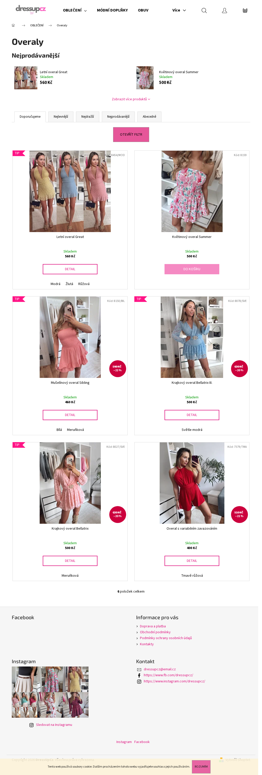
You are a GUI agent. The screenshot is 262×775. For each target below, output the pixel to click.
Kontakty (147, 644)
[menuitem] (75, 10)
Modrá (55, 284)
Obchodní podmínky (155, 632)
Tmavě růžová (192, 575)
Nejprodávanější (118, 116)
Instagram (124, 742)
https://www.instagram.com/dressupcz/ (174, 681)
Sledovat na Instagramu (54, 724)
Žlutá (69, 284)
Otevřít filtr (131, 134)
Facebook (142, 742)
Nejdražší (87, 116)
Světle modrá (192, 429)
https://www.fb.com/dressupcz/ (168, 675)
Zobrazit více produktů (129, 99)
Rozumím (201, 767)
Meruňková (75, 429)
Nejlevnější (61, 116)
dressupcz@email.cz (160, 669)
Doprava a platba (153, 626)
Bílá (59, 429)
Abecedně (149, 116)
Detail (70, 269)
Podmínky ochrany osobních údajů (166, 638)
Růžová (84, 284)
